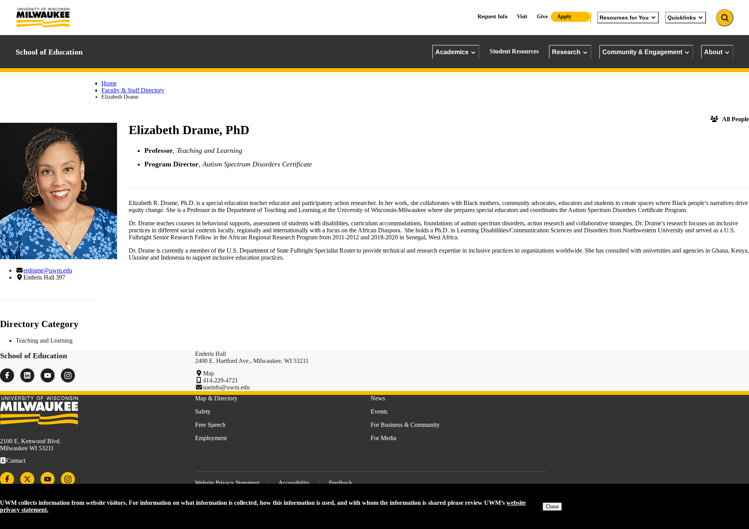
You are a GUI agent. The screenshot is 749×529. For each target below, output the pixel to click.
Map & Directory (216, 398)
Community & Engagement (642, 51)
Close (552, 507)
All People (735, 119)
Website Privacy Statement (227, 482)
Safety (203, 411)
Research (566, 51)
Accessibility (294, 482)
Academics (452, 51)
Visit (522, 16)
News (378, 398)
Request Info (492, 16)
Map (208, 373)
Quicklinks (681, 17)
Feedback (340, 482)
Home (109, 83)
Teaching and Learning (44, 340)
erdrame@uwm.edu (47, 270)
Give (542, 16)
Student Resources (514, 51)
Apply (564, 16)
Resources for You (624, 17)
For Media (383, 438)
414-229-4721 (220, 380)
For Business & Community (405, 424)
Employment (211, 438)
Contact (15, 460)
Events (379, 411)
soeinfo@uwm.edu (226, 387)
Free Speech (210, 424)
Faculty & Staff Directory (132, 90)
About (713, 51)
